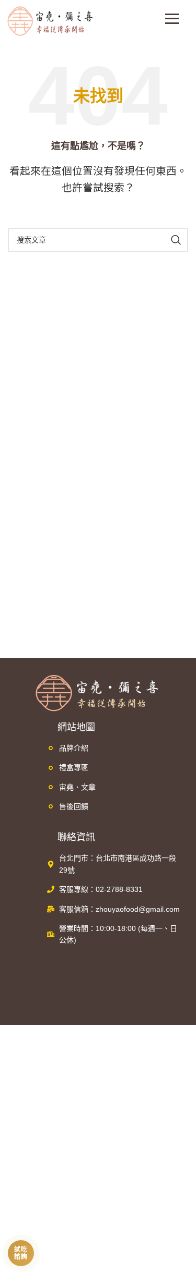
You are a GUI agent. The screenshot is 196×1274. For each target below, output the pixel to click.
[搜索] (176, 240)
